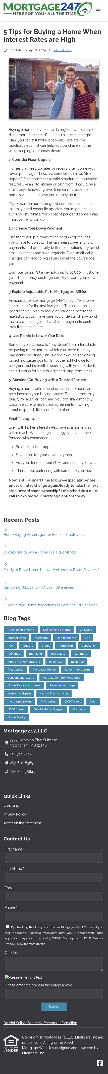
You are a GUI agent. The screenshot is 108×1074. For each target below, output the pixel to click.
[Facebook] (100, 1063)
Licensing (11, 805)
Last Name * (14, 869)
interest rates (62, 50)
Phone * (11, 907)
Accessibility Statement (22, 823)
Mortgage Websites (38, 1048)
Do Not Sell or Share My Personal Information (40, 1023)
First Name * (14, 849)
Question (12, 953)
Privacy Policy (15, 814)
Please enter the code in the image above (38, 985)
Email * (10, 888)
